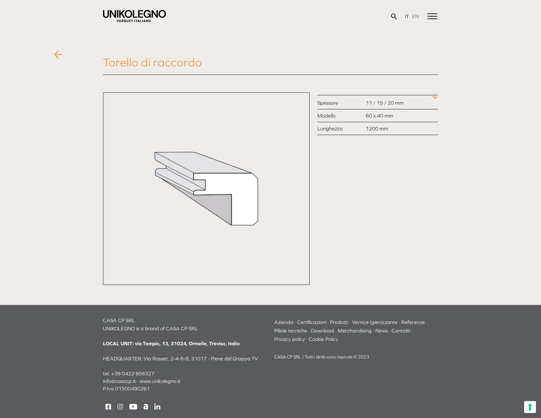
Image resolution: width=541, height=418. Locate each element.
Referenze (413, 322)
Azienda (283, 322)
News (381, 330)
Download (322, 330)
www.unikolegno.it (160, 381)
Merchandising (355, 330)
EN (415, 16)
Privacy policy (289, 339)
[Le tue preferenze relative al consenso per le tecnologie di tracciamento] (530, 407)
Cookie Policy (323, 339)
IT (407, 16)
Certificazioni (311, 322)
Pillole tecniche (290, 330)
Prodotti (339, 322)
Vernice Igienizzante (375, 322)
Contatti (401, 330)
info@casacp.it (119, 381)
